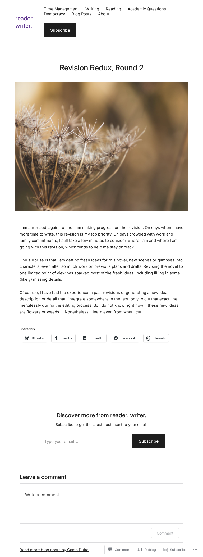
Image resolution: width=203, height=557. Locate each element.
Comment (165, 533)
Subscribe (60, 30)
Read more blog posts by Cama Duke (54, 549)
